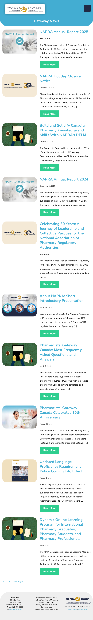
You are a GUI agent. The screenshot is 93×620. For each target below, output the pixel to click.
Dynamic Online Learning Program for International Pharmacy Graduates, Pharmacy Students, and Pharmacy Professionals (61, 529)
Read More (49, 64)
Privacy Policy (83, 610)
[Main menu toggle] (87, 8)
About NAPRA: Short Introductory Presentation (62, 298)
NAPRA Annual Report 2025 (64, 31)
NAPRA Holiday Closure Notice (60, 78)
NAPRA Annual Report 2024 (64, 179)
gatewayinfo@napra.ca (17, 609)
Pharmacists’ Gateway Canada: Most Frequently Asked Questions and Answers (61, 352)
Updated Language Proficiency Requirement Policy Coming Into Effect (61, 466)
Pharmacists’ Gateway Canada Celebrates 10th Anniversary (60, 412)
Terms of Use (72, 610)
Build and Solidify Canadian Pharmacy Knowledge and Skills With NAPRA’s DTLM (63, 130)
